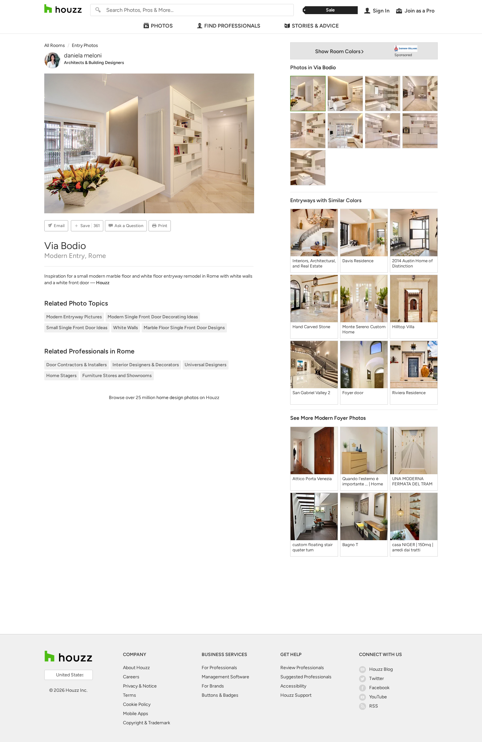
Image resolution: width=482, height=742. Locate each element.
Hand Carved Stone (311, 326)
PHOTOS (162, 26)
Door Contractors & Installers (76, 365)
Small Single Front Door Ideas (77, 327)
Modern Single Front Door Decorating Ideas (153, 317)
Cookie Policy (137, 704)
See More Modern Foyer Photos (328, 418)
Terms (129, 695)
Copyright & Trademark (146, 723)
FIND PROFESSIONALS (232, 26)
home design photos (177, 397)
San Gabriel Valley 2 (311, 392)
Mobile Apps (135, 713)
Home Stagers (61, 375)
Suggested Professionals (305, 677)
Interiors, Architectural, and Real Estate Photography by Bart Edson (314, 263)
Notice (150, 686)
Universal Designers (206, 365)
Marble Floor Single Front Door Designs (184, 327)
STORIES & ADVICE (315, 26)
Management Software (225, 677)
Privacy (130, 686)
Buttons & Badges (220, 695)
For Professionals (219, 667)
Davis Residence (357, 260)
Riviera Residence (409, 392)
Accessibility (293, 686)
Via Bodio (324, 67)
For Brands (213, 686)
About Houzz (136, 667)
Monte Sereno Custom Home (364, 329)
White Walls (125, 327)
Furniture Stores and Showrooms (117, 375)
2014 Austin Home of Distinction (412, 263)
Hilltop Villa (403, 326)
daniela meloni (83, 55)
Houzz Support (295, 695)
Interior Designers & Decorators (145, 365)
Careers (131, 677)
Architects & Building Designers (94, 62)
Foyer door (352, 392)
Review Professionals (302, 667)
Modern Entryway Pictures (74, 317)
